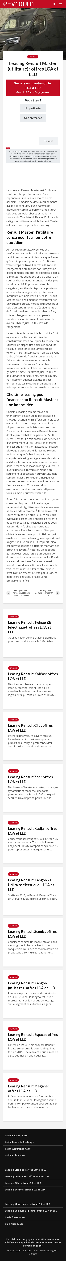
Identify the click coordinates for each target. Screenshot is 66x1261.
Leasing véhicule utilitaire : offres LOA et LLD (31, 1210)
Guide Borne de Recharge (19, 1142)
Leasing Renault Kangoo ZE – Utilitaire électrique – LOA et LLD (31, 885)
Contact (33, 1253)
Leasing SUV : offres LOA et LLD (23, 1183)
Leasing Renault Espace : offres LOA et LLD (33, 1037)
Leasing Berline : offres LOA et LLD (25, 1189)
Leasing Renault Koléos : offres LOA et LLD (33, 676)
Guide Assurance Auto (18, 1148)
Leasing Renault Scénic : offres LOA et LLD (32, 934)
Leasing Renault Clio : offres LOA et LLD (30, 727)
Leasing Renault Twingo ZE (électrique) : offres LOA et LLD (29, 627)
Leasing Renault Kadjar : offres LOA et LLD (32, 830)
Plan (35, 1250)
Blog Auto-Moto (14, 1223)
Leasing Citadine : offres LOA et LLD (25, 1169)
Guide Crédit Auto (15, 1155)
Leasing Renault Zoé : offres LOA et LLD (30, 779)
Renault (32, 57)
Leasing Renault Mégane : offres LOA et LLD (28, 1088)
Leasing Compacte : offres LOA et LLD (27, 1176)
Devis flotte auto (15, 1217)
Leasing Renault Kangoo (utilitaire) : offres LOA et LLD (31, 985)
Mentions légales (49, 1250)
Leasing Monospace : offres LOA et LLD (27, 1204)
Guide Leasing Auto (16, 1135)
